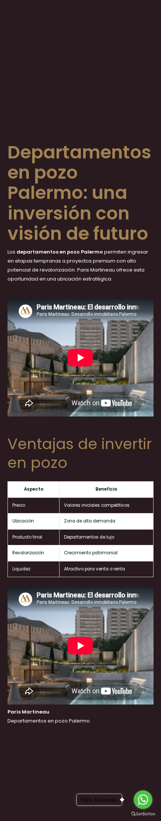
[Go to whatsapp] (143, 799)
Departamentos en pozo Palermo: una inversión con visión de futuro (79, 193)
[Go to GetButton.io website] (143, 814)
